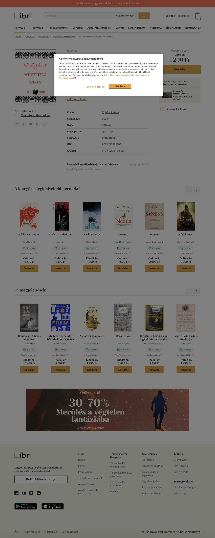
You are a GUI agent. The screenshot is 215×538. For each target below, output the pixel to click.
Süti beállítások (95, 87)
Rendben (120, 86)
